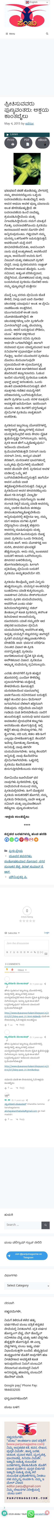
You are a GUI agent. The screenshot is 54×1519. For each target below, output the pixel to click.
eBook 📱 (42, 143)
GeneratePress (40, 1514)
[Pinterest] (21, 839)
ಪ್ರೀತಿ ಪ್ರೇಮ (16, 851)
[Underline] (14, 952)
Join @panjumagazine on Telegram (28, 1256)
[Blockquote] (28, 952)
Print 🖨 (10, 143)
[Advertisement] (27, 68)
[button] (47, 34)
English (33, 2)
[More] (36, 839)
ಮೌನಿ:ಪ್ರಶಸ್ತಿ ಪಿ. (18, 878)
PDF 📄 (27, 143)
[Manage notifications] (47, 1512)
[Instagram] (26, 839)
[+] (41, 952)
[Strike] (17, 952)
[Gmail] (31, 839)
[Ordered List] (21, 952)
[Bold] (7, 952)
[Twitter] (16, 839)
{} (38, 952)
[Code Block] (31, 952)
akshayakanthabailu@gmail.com (20, 1111)
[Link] (34, 952)
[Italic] (10, 952)
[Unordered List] (24, 952)
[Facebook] (7, 839)
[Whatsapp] (12, 839)
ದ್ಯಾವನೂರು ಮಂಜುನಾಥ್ (16, 983)
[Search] (45, 1225)
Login (46, 933)
